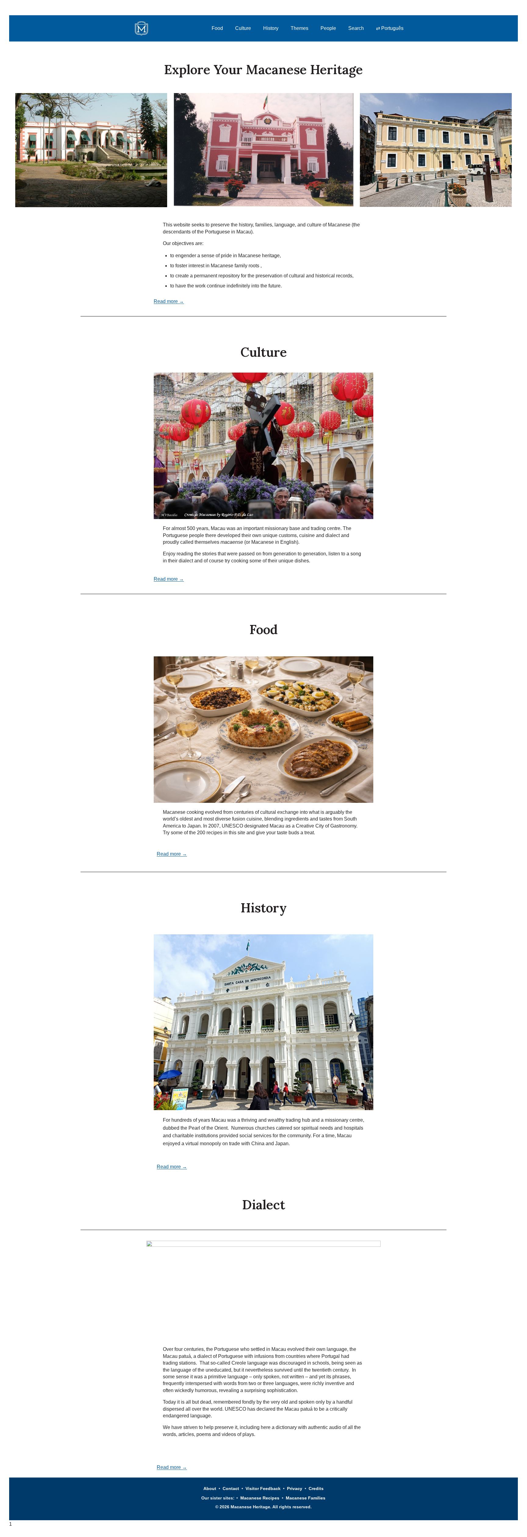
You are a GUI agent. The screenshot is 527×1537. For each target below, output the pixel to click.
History (270, 28)
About (209, 1488)
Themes (299, 28)
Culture (243, 28)
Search (356, 28)
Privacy (294, 1488)
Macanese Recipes (259, 1498)
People (328, 28)
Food (217, 28)
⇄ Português (389, 28)
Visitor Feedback (263, 1488)
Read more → (169, 301)
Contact (231, 1488)
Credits (316, 1488)
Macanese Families (305, 1498)
